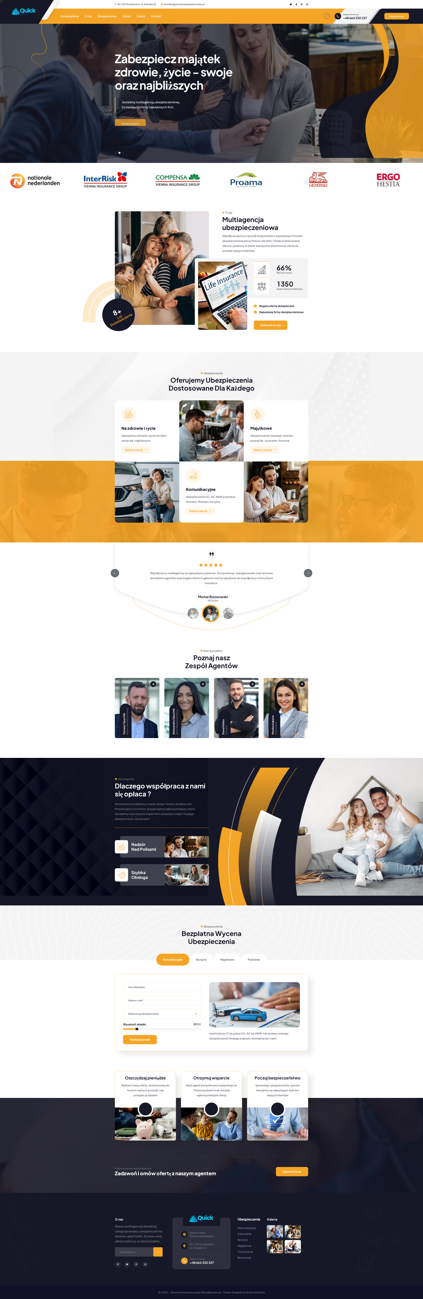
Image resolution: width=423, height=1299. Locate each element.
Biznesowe (244, 1258)
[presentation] (115, 573)
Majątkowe (261, 428)
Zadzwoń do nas (270, 325)
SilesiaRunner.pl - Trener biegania (222, 1292)
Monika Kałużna (272, 725)
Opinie (126, 16)
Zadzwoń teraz (292, 1171)
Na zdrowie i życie (138, 428)
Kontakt (156, 16)
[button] (116, 153)
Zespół (141, 16)
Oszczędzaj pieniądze (145, 1077)
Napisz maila (197, 1232)
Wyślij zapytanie (140, 1039)
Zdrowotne (244, 1234)
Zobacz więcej (134, 450)
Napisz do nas (396, 16)
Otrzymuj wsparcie (211, 1077)
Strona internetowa (202, 1236)
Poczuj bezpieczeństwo (278, 1077)
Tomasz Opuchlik (124, 724)
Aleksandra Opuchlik (173, 721)
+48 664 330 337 (355, 18)
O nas (88, 16)
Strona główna (70, 16)
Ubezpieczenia (106, 16)
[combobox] (162, 1013)
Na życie (243, 1240)
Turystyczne (245, 1252)
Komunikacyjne (201, 489)
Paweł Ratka (223, 727)
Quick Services (255, 1292)
